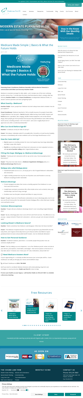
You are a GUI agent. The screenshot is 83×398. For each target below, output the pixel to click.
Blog (56, 11)
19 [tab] (58, 326)
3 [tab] (27, 326)
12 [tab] (45, 326)
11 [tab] (43, 326)
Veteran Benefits (62, 114)
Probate (60, 101)
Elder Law (60, 91)
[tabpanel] (14, 310)
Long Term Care (62, 88)
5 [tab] (31, 326)
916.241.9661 (73, 5)
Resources (40, 11)
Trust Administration (20, 377)
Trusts (59, 104)
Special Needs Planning (7, 375)
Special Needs (61, 95)
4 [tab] (29, 326)
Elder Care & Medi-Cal (6, 380)
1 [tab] (23, 326)
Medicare (60, 85)
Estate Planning (62, 98)
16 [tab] (53, 326)
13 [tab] (47, 326)
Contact (25, 14)
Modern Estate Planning (7, 372)
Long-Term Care (5, 377)
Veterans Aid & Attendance (22, 372)
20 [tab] (60, 326)
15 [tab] (51, 326)
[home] (10, 11)
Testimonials (49, 11)
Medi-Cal (60, 111)
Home (24, 11)
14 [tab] (49, 326)
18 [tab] (57, 326)
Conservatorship (62, 81)
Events (62, 11)
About (76, 11)
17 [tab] (55, 326)
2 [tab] (25, 326)
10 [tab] (41, 326)
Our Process (69, 11)
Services (31, 11)
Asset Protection (62, 108)
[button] (31, 11)
